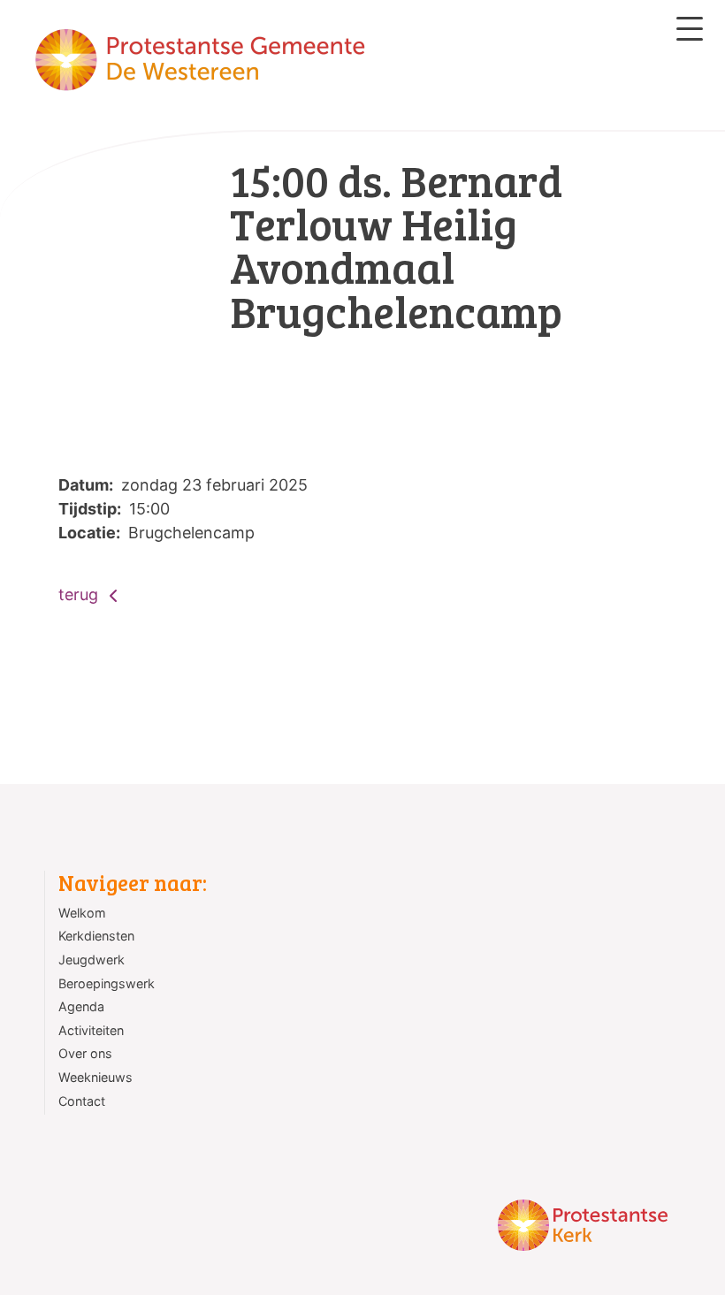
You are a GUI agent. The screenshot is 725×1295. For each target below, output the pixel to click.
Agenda (81, 1006)
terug (80, 594)
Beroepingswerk (106, 983)
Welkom (82, 912)
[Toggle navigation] (689, 29)
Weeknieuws (95, 1077)
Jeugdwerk (91, 959)
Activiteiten (91, 1030)
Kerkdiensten (96, 935)
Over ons (85, 1053)
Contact (81, 1100)
